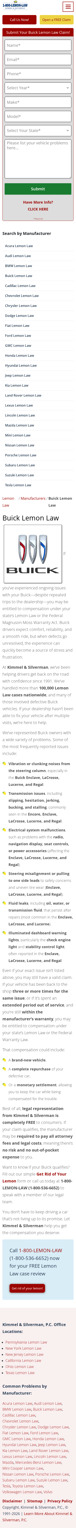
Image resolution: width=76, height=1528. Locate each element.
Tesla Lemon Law (18, 485)
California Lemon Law (23, 1360)
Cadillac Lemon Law (20, 286)
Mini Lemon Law (17, 435)
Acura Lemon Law (19, 246)
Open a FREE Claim (56, 19)
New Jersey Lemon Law (24, 1354)
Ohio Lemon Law (19, 1366)
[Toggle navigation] (68, 7)
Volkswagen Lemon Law (22, 1491)
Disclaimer (12, 1501)
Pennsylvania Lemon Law (26, 1342)
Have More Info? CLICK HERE (38, 206)
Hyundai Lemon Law (21, 365)
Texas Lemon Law (19, 1372)
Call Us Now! (19, 19)
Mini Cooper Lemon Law (22, 1468)
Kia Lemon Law (16, 385)
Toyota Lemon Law (27, 1485)
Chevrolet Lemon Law (22, 295)
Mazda (8, 1462)
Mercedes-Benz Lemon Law (38, 1462)
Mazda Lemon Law (19, 425)
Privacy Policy (59, 1501)
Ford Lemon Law (18, 335)
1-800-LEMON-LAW (40, 1250)
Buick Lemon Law (18, 276)
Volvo (48, 1491)
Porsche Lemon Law (20, 455)
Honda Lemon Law (19, 355)
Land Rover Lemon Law (23, 395)
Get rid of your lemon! (27, 1288)
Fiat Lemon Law (17, 325)
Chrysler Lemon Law (21, 305)
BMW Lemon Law (18, 266)
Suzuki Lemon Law (19, 475)
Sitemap (34, 1501)
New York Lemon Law (23, 1348)
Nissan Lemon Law (19, 445)
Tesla (6, 1485)
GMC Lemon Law (18, 345)
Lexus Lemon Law (19, 405)
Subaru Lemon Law (20, 465)
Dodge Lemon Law (19, 315)
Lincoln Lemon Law (20, 415)
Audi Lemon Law (18, 256)
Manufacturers (33, 498)
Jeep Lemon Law (17, 375)
